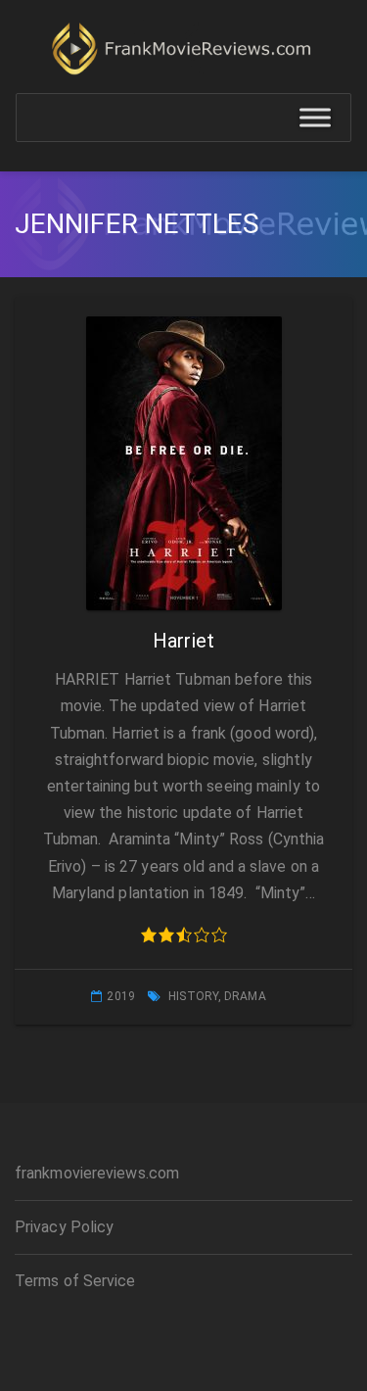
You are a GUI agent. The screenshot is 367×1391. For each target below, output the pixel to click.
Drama (245, 996)
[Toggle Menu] (315, 118)
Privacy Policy (64, 1227)
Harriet (183, 640)
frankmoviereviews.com (97, 1173)
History (193, 996)
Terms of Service (75, 1280)
